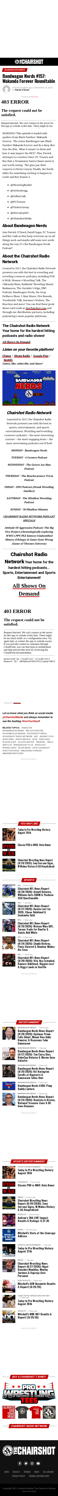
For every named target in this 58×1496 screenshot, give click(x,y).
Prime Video (10, 748)
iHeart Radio (22, 355)
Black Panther (35, 731)
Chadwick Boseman (14, 734)
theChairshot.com (36, 308)
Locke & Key (10, 742)
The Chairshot (42, 748)
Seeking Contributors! (39, 1476)
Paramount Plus (24, 745)
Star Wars (25, 748)
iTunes (6, 355)
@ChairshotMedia (12, 717)
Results (16, 1471)
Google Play (40, 355)
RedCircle (17, 703)
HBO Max (45, 739)
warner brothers (13, 753)
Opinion (27, 1471)
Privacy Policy (18, 1476)
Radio (36, 1471)
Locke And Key (26, 742)
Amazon (27, 728)
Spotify (8, 359)
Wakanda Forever (32, 751)
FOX (35, 739)
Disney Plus (47, 736)
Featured (9, 739)
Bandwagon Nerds (14, 731)
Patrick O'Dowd (22, 90)
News (7, 1471)
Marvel (41, 742)
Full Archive (48, 1471)
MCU (50, 742)
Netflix (8, 745)
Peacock (41, 745)
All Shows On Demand (16, 342)
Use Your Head (11, 751)
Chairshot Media (37, 734)
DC (36, 736)
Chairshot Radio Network (18, 736)
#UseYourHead (30, 721)
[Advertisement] (29, 29)
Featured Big (24, 739)
